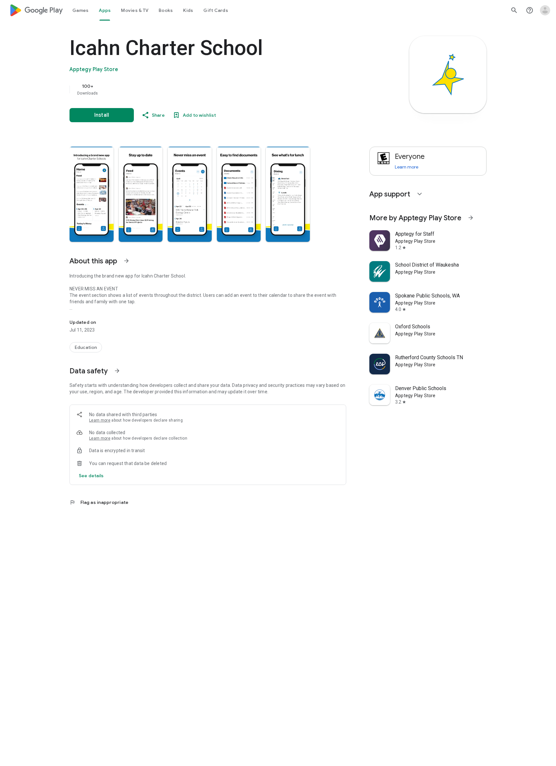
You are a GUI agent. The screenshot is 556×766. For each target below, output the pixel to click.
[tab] (80, 10)
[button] (92, 194)
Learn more (99, 420)
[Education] (86, 347)
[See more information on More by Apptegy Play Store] (470, 217)
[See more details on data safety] (91, 475)
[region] (198, 89)
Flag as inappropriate (99, 502)
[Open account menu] (545, 10)
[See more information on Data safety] (117, 370)
